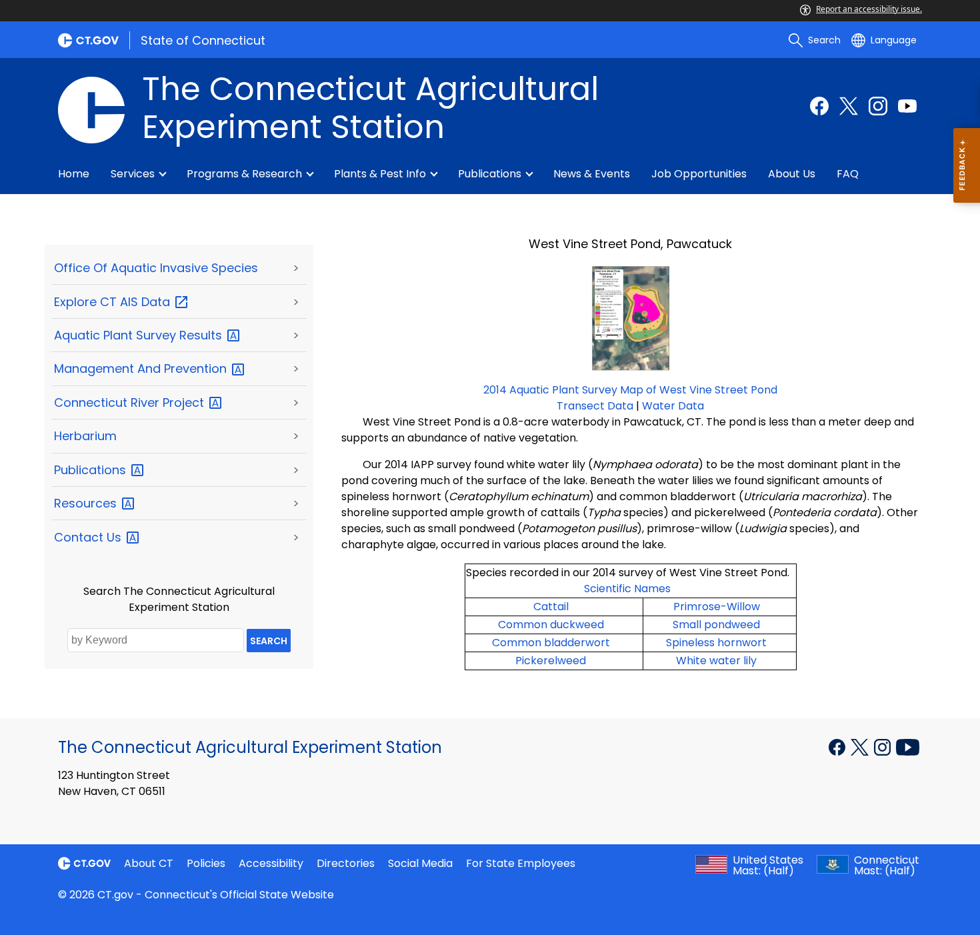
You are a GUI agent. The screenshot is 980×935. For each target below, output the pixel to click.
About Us (791, 173)
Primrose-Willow (716, 606)
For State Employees (520, 863)
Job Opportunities (699, 173)
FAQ (848, 173)
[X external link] (861, 746)
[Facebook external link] (819, 106)
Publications (489, 173)
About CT (148, 863)
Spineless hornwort (716, 642)
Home (73, 173)
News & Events (591, 173)
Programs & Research (244, 173)
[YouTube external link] (907, 746)
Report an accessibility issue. (869, 9)
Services (133, 173)
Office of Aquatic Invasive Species (156, 267)
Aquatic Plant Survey (139, 335)
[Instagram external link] (878, 106)
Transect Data (595, 405)
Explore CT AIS (113, 301)
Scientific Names (627, 588)
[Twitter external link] (848, 106)
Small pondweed (716, 624)
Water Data (673, 405)
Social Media (420, 863)
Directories (346, 863)
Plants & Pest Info (380, 173)
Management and (142, 368)
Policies (206, 863)
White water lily (716, 660)
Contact (89, 537)
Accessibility (271, 863)
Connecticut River (130, 402)
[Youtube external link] (907, 106)
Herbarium (85, 435)
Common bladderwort (551, 642)
